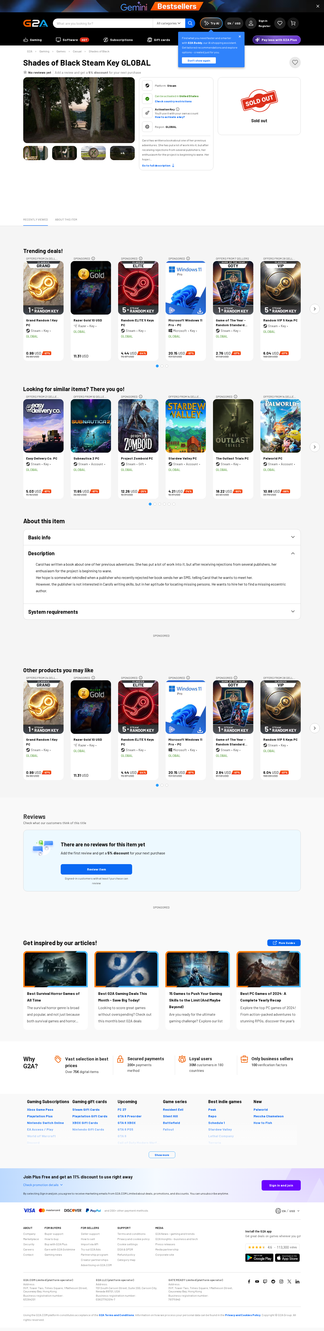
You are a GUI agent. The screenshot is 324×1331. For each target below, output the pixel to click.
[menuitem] (32, 39)
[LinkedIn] (297, 1281)
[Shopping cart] (293, 23)
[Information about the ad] (93, 258)
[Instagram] (281, 1281)
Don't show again (199, 60)
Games (61, 51)
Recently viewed (35, 219)
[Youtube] (257, 1281)
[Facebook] (249, 1281)
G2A (29, 51)
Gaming (44, 51)
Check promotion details (41, 1185)
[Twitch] (265, 1281)
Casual (77, 51)
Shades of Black (99, 51)
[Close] (317, 6)
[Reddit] (273, 1281)
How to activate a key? (170, 116)
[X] (289, 1281)
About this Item (66, 219)
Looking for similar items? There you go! (74, 388)
